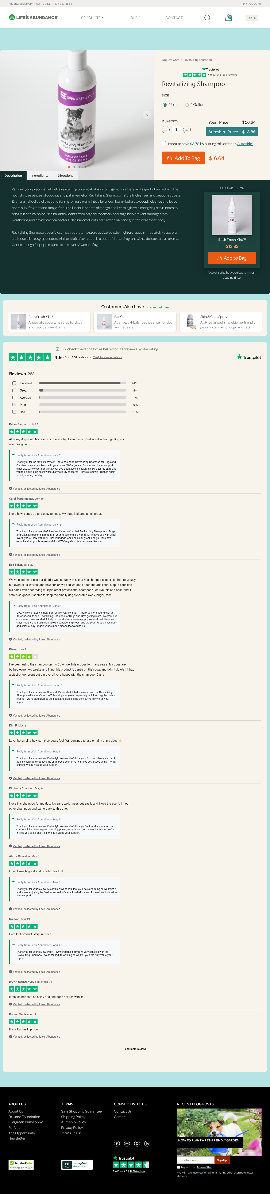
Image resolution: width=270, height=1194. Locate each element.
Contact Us (123, 1111)
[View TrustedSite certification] (21, 1164)
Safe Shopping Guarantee (81, 1111)
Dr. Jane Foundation (24, 1116)
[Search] (207, 18)
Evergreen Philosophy (25, 1122)
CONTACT (174, 17)
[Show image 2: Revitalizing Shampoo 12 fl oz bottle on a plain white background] (74, 166)
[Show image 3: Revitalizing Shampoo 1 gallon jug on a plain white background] (79, 166)
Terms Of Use (71, 1133)
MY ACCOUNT (252, 3)
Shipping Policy (73, 1116)
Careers (120, 1116)
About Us (15, 1111)
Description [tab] (13, 175)
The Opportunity (21, 1133)
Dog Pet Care (171, 59)
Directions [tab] (65, 175)
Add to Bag (235, 257)
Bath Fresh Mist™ (232, 239)
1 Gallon (198, 104)
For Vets (14, 1127)
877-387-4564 (63, 3)
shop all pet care (158, 307)
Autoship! (245, 143)
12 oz (173, 104)
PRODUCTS (91, 17)
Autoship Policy (73, 1122)
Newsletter (17, 1138)
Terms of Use (204, 1167)
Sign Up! (222, 1160)
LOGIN (252, 18)
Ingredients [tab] (39, 175)
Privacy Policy (72, 1127)
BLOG (135, 17)
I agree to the (196, 1167)
